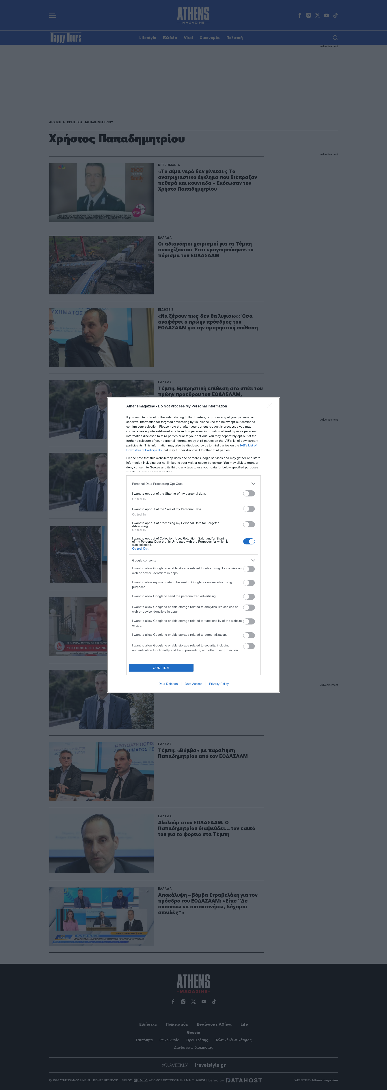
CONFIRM (161, 668)
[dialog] (193, 545)
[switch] (249, 493)
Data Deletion (168, 683)
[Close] (271, 406)
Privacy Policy (219, 683)
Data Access (193, 683)
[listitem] (193, 483)
